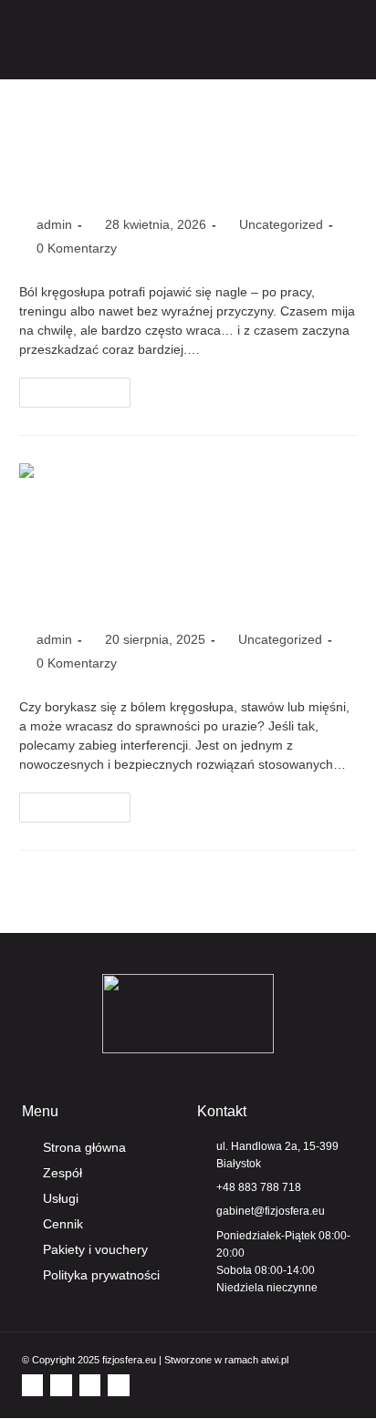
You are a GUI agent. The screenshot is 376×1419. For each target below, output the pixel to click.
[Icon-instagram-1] (60, 1384)
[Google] (118, 1384)
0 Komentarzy (77, 248)
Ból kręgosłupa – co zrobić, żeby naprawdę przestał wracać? (169, 150)
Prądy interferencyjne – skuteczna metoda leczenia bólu (166, 565)
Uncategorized (281, 224)
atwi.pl (274, 1359)
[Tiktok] (89, 1384)
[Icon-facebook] (32, 1384)
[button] (354, 40)
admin (54, 224)
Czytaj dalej (83, 388)
